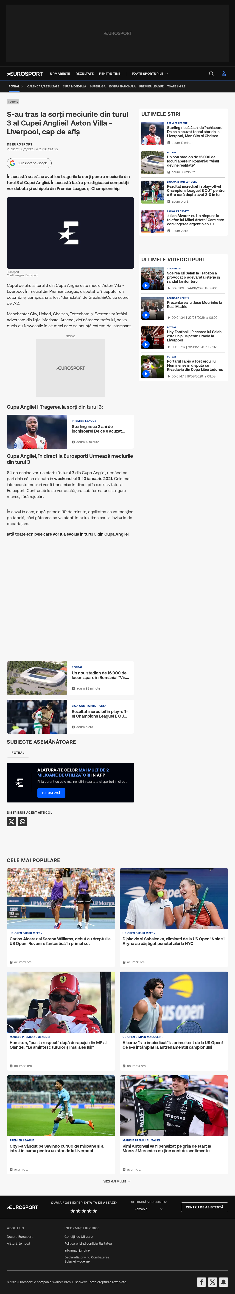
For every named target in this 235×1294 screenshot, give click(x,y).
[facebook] (201, 1282)
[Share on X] (11, 821)
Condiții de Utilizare (78, 1236)
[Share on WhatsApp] (22, 821)
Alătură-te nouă (18, 1243)
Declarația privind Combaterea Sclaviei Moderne (86, 1259)
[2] (78, 1211)
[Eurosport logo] (25, 74)
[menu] (211, 74)
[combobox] (149, 1209)
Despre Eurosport (20, 1236)
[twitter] (212, 1282)
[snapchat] (223, 1282)
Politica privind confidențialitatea (88, 1243)
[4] (89, 1211)
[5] (95, 1211)
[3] (84, 1211)
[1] (73, 1211)
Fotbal (13, 102)
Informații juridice (77, 1250)
